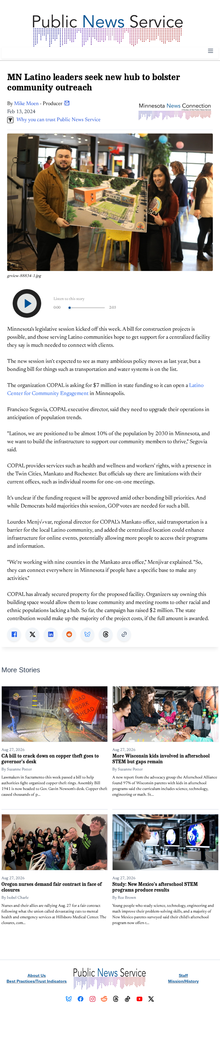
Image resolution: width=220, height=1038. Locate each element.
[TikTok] (127, 999)
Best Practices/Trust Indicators (37, 981)
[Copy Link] (124, 634)
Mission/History (183, 981)
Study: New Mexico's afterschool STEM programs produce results (155, 887)
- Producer (39, 103)
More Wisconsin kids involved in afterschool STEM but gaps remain (161, 758)
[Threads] (115, 999)
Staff (183, 975)
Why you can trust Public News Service (57, 120)
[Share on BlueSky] (87, 634)
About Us (37, 975)
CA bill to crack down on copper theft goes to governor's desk (50, 758)
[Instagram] (92, 999)
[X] (151, 999)
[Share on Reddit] (69, 634)
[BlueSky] (68, 999)
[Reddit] (104, 999)
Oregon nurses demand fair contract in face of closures (51, 887)
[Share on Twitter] (32, 634)
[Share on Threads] (106, 634)
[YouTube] (139, 999)
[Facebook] (80, 999)
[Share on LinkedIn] (51, 634)
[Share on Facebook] (14, 634)
